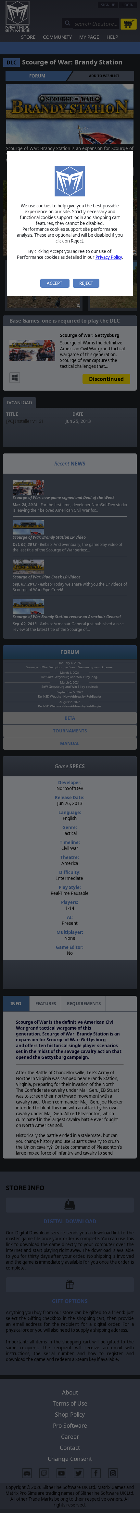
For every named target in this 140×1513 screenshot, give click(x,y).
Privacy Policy (108, 257)
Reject (86, 283)
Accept (55, 283)
